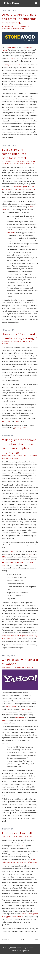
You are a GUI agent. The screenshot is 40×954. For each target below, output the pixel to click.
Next (36, 939)
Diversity (20, 161)
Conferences (7, 836)
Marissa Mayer (11, 706)
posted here (6, 421)
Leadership (17, 342)
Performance (18, 28)
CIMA (4, 557)
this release (19, 717)
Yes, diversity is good (19, 186)
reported (5, 720)
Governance (7, 28)
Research (30, 163)
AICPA (31, 554)
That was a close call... (18, 833)
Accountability (8, 26)
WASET (23, 845)
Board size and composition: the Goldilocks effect (14, 154)
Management (7, 163)
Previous (5, 939)
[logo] (11, 3)
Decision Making (22, 26)
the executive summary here (12, 562)
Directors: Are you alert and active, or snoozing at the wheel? (19, 19)
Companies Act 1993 (12, 65)
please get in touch (21, 428)
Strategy (14, 458)
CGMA (11, 551)
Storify (16, 421)
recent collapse (10, 47)
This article (11, 58)
